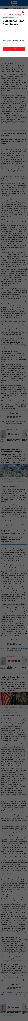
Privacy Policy (6, 54)
